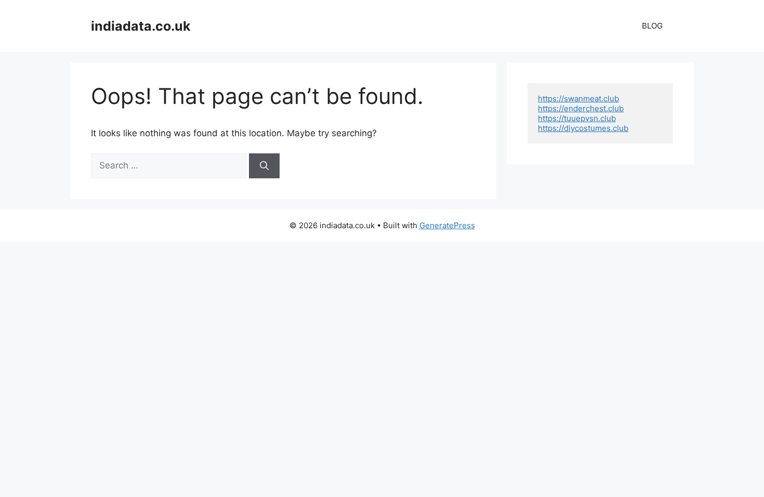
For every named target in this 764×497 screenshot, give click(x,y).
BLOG (652, 26)
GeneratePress (447, 225)
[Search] (264, 165)
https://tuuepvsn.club (577, 118)
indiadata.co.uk (141, 26)
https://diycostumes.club (583, 128)
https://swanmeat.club (578, 98)
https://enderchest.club (581, 108)
